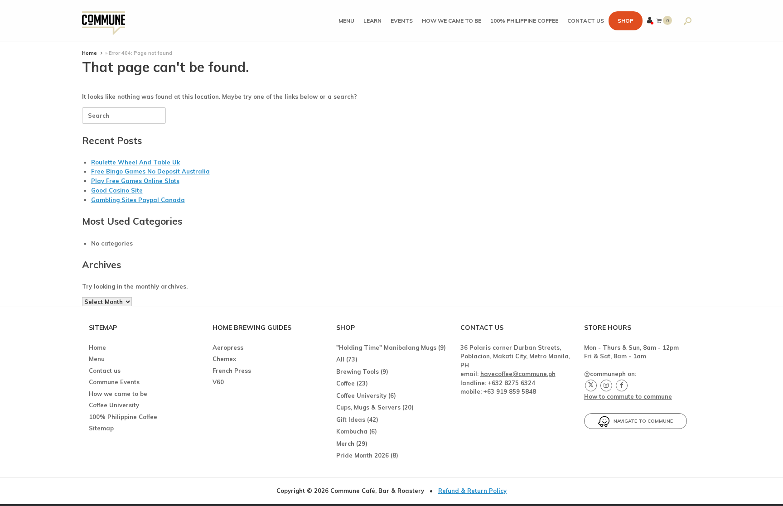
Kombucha (351, 431)
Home (89, 53)
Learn (372, 20)
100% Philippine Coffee (524, 20)
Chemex (224, 358)
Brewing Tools (357, 371)
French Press (232, 370)
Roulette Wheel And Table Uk (135, 162)
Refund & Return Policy (472, 490)
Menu (346, 20)
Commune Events (114, 382)
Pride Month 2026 (362, 455)
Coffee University (114, 405)
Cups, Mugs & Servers (368, 407)
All (340, 359)
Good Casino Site (117, 190)
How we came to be (451, 20)
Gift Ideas (350, 419)
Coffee (345, 383)
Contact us (585, 20)
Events (402, 20)
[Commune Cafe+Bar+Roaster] (103, 21)
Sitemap (101, 428)
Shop (625, 20)
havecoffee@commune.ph (518, 373)
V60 (218, 382)
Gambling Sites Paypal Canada (138, 199)
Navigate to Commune (641, 421)
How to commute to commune (628, 396)
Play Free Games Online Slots (135, 180)
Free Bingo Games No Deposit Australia (150, 171)
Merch (345, 443)
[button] (687, 21)
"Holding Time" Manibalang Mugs (386, 347)
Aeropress (228, 347)
